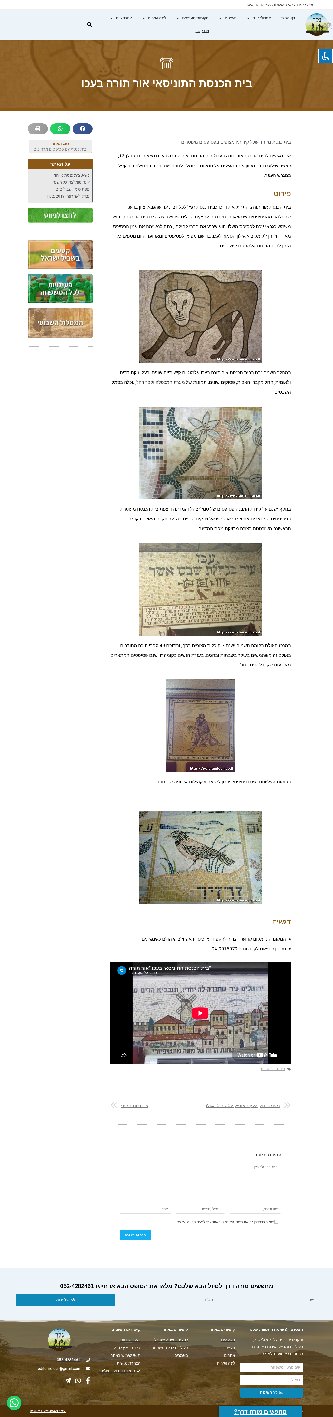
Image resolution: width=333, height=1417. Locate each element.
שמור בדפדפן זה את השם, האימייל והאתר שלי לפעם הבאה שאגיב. (225, 1221)
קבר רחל (144, 382)
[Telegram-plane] (68, 1380)
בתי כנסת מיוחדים (273, 1069)
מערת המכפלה (170, 382)
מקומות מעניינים (195, 18)
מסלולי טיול (262, 18)
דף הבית (288, 18)
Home (308, 4)
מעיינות (231, 18)
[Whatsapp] (78, 1380)
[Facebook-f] (88, 1380)
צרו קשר (202, 31)
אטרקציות (124, 18)
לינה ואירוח (157, 18)
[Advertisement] (60, 428)
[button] (90, 24)
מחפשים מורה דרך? (260, 1411)
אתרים (298, 4)
